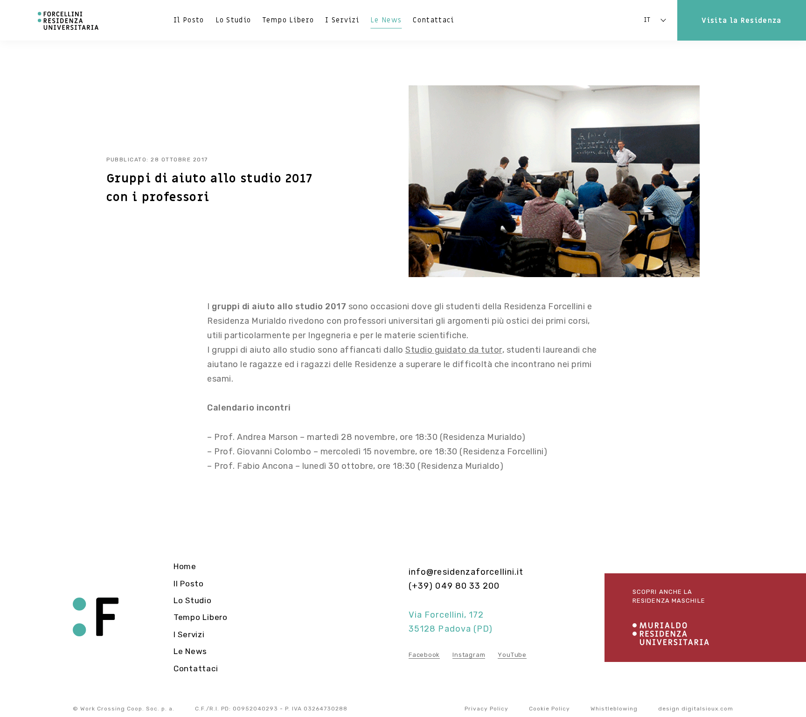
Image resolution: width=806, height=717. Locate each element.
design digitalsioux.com (695, 708)
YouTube (512, 654)
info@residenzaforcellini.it (466, 572)
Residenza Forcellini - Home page (95, 617)
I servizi (342, 20)
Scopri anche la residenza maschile (668, 596)
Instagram (468, 654)
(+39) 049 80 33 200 (454, 586)
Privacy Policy (486, 708)
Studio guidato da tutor (453, 350)
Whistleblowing (614, 708)
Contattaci (433, 20)
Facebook (424, 654)
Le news (386, 20)
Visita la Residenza (741, 20)
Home (185, 566)
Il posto (189, 20)
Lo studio (233, 20)
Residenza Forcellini (69, 20)
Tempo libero (288, 20)
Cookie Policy (549, 708)
